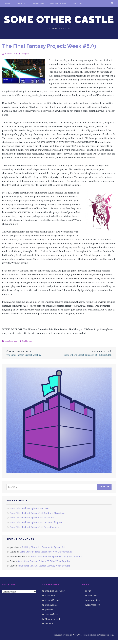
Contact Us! (77, 4)
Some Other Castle (59, 19)
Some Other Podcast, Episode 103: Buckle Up (32, 517)
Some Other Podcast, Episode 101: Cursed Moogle (34, 527)
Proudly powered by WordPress (68, 635)
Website (49, 623)
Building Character (55, 590)
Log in (88, 590)
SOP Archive (51, 614)
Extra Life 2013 (52, 600)
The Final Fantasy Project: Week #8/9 (49, 46)
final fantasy (27, 341)
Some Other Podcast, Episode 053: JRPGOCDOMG (88, 353)
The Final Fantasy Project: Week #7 (23, 353)
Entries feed (91, 595)
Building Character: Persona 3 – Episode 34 (43, 547)
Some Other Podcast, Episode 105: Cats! (29, 508)
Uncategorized (11, 341)
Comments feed (92, 600)
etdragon (25, 54)
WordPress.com (106, 635)
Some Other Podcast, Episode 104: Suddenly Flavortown (37, 513)
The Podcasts (38, 4)
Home (7, 4)
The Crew (20, 4)
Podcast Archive (58, 4)
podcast (49, 609)
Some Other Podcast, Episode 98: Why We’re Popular (46, 551)
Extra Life (50, 595)
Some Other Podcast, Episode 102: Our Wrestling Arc (36, 522)
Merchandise (52, 604)
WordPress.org (92, 604)
